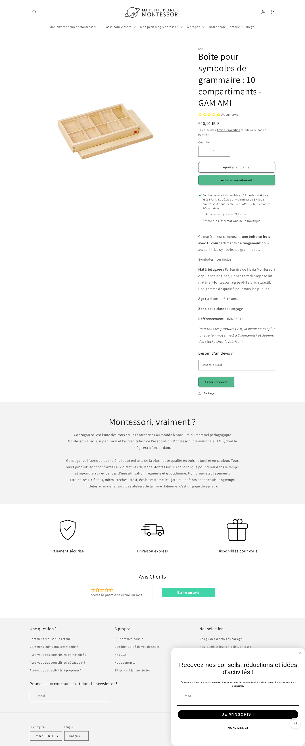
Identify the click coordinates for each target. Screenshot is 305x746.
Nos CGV (121, 655)
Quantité (203, 142)
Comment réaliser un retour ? (51, 639)
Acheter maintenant (237, 180)
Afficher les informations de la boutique (232, 221)
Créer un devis (216, 382)
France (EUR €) (43, 736)
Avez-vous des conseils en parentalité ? (58, 655)
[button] (35, 12)
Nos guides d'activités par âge (220, 639)
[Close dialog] (300, 652)
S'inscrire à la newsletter (132, 670)
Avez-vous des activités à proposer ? (56, 670)
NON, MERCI (238, 727)
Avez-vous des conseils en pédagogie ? (57, 662)
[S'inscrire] (105, 696)
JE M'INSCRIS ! (238, 714)
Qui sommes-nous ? (129, 639)
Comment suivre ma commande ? (54, 647)
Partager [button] (209, 393)
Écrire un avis (188, 592)
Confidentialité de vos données (137, 647)
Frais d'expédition (228, 130)
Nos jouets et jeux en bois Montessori (226, 647)
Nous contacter (126, 662)
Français (74, 736)
